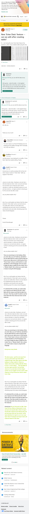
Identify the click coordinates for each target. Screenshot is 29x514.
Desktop (4, 20)
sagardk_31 (13, 491)
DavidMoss (8, 154)
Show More (5, 62)
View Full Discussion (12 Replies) (9, 97)
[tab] (14, 462)
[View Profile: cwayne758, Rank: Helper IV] (3, 30)
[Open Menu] (27, 20)
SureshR (8, 167)
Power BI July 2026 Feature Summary (13, 472)
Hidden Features (8, 478)
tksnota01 (12, 485)
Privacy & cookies (13, 506)
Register (21, 16)
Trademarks (3, 509)
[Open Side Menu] (1, 16)
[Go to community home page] (10, 16)
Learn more (19, 25)
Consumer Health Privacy (19, 511)
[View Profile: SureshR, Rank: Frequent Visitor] (4, 168)
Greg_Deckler (10, 140)
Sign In (25, 16)
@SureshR (7, 308)
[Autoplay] (12, 462)
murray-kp (13, 474)
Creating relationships (9, 494)
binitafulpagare (14, 480)
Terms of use (21, 506)
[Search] (18, 16)
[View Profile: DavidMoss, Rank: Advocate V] (4, 155)
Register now (4, 11)
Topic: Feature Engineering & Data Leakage (14, 489)
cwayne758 (7, 29)
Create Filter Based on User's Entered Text (14, 483)
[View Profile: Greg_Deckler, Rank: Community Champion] (5, 140)
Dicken (12, 496)
